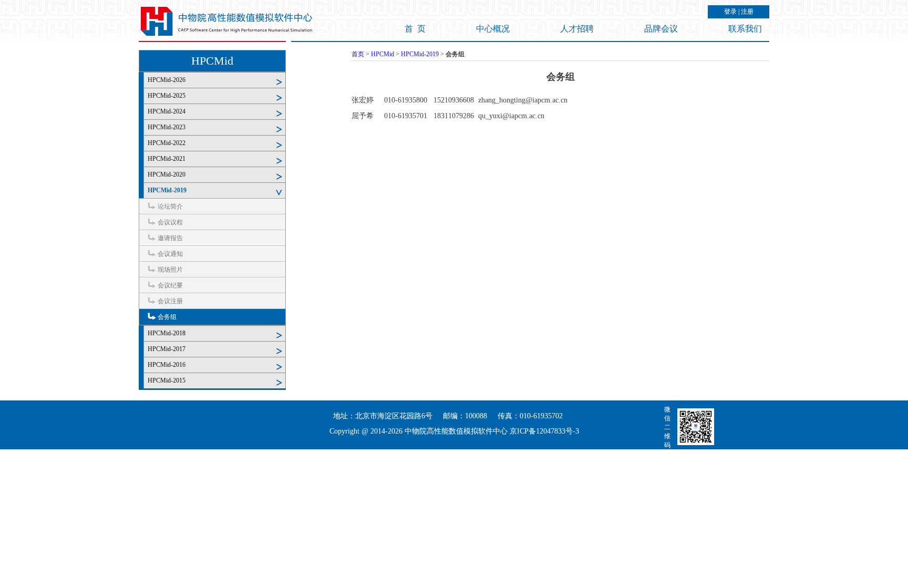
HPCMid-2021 (166, 158)
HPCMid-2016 (166, 364)
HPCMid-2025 (166, 95)
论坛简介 (170, 206)
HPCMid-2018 (166, 333)
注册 (747, 11)
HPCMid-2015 (166, 380)
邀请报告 (170, 238)
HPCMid (212, 60)
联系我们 (745, 28)
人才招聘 (577, 28)
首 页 (415, 28)
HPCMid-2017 (166, 349)
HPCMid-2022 (166, 143)
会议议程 (170, 222)
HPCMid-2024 (166, 111)
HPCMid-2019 (167, 190)
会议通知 (170, 254)
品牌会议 (661, 28)
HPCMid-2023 (166, 127)
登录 (730, 11)
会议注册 (170, 301)
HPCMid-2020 (166, 174)
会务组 (167, 317)
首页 (358, 54)
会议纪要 (170, 285)
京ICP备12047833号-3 (544, 431)
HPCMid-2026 (166, 80)
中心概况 (493, 28)
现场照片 (170, 269)
